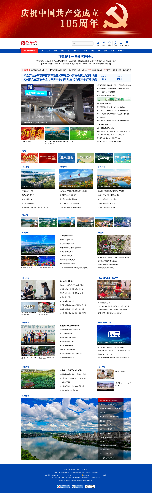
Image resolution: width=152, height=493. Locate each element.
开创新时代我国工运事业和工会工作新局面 (55, 64)
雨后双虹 (102, 412)
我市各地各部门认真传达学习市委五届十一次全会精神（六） (116, 110)
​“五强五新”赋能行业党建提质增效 (70, 207)
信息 (109, 323)
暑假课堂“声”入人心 (104, 303)
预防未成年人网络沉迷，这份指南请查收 (111, 347)
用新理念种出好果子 (66, 252)
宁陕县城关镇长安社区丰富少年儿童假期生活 (112, 310)
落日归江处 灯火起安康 (107, 454)
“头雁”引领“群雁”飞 (104, 124)
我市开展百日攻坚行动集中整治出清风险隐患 (111, 107)
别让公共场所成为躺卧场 (106, 268)
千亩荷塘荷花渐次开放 (107, 458)
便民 (100, 323)
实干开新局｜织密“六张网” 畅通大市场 (48, 61)
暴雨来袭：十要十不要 (105, 354)
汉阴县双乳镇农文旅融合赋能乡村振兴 (72, 386)
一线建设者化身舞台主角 (46, 267)
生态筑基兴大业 (26, 186)
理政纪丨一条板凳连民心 (76, 56)
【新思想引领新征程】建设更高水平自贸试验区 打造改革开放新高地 (117, 70)
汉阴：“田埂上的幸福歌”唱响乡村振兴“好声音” (74, 268)
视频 (62, 51)
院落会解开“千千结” (28, 195)
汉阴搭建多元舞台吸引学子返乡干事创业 (35, 207)
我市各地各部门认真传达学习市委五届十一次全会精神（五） (116, 120)
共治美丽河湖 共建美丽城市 (108, 400)
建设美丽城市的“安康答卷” (68, 195)
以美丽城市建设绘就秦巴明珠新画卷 (70, 186)
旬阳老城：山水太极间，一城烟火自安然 (73, 374)
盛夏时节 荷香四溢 (105, 421)
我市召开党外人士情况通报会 (106, 92)
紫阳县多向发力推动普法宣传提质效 (71, 289)
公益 (112, 51)
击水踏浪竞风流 (105, 449)
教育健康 (25, 323)
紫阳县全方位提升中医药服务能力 (71, 329)
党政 (55, 51)
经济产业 (25, 233)
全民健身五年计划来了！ (68, 345)
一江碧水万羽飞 (65, 382)
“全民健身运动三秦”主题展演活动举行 (111, 408)
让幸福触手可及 (27, 199)
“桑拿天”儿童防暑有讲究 (67, 349)
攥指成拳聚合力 (102, 117)
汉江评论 (77, 51)
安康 (48, 51)
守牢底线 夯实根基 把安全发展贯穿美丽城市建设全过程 (113, 186)
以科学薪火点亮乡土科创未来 (107, 199)
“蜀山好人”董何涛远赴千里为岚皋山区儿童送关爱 (113, 306)
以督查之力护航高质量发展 (106, 207)
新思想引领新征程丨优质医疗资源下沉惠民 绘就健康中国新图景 (90, 64)
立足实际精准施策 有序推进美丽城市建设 (111, 191)
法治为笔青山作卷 (28, 203)
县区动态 (25, 167)
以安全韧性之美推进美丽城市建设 (109, 195)
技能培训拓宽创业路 (66, 240)
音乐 (69, 51)
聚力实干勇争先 (26, 252)
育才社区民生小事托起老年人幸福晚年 (110, 313)
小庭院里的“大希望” (104, 104)
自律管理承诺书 (75, 469)
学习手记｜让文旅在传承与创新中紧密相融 (75, 61)
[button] (92, 102)
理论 (85, 51)
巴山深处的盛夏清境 (106, 425)
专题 (92, 51)
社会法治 (25, 278)
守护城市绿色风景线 (106, 433)
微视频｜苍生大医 (56, 70)
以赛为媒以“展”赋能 (66, 236)
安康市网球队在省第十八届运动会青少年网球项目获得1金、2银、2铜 (37, 341)
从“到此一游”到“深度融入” (29, 387)
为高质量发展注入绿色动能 (106, 203)
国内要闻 (27, 70)
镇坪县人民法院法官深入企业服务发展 (72, 309)
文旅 (105, 51)
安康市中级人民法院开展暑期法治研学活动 (110, 135)
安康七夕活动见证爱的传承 (105, 128)
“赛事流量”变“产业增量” (67, 264)
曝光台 (101, 233)
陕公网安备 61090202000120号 (91, 475)
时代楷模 (106, 278)
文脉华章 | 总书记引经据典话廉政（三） (103, 61)
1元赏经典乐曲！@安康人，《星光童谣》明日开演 (114, 351)
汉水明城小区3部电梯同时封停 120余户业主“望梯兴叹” (115, 257)
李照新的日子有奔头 (28, 191)
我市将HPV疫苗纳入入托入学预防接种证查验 (111, 342)
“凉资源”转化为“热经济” (67, 260)
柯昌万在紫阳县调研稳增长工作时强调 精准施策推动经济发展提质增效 (119, 85)
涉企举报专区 (84, 469)
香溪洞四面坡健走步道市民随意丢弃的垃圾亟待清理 (112, 252)
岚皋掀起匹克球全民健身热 (69, 326)
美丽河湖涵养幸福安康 (107, 404)
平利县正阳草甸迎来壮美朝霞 (109, 437)
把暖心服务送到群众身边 (68, 337)
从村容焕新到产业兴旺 (67, 244)
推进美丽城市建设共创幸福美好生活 (71, 199)
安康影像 (25, 396)
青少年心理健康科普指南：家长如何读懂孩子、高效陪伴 (116, 357)
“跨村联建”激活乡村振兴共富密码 (70, 248)
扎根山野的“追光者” (66, 333)
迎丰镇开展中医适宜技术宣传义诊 (71, 353)
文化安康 (101, 367)
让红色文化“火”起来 (66, 256)
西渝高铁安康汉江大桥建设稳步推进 (111, 417)
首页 (41, 51)
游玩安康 (25, 367)
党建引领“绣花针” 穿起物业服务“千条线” (109, 141)
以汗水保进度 (26, 122)
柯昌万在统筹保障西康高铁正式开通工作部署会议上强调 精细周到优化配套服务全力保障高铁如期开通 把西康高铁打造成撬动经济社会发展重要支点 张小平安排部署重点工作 (60, 79)
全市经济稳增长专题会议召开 (106, 95)
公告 (105, 323)
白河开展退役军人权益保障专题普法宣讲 (73, 313)
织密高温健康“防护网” (67, 341)
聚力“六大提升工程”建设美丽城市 (70, 203)
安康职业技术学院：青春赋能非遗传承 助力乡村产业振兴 (115, 131)
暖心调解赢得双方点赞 (67, 301)
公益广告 (114, 278)
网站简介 (66, 469)
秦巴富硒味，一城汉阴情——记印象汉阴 (73, 378)
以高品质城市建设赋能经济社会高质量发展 (73, 191)
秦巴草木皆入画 (120, 371)
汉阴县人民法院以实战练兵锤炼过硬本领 (73, 305)
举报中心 (121, 51)
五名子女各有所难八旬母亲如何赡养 (71, 293)
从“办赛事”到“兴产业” (27, 267)
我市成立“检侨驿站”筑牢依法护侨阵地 (108, 138)
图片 (99, 51)
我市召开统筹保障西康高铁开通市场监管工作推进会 (113, 114)
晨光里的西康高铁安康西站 (108, 445)
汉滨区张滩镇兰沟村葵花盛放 (69, 390)
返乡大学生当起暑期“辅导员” (106, 297)
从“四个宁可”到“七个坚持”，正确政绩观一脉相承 (79, 70)
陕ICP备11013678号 (75, 475)
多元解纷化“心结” (65, 297)
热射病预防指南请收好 (52, 141)
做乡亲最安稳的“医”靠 (67, 357)
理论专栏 (63, 167)
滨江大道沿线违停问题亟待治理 (108, 264)
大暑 (22, 141)
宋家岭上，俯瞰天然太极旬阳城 (71, 370)
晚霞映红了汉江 (105, 441)
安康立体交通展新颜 (106, 429)
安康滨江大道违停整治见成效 (107, 261)
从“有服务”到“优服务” (68, 281)
